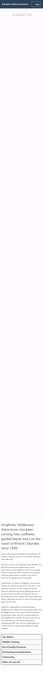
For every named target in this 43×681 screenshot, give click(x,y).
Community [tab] (8, 657)
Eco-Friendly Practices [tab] (14, 647)
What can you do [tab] (11, 662)
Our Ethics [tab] (8, 637)
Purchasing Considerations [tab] (16, 652)
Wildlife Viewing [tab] (10, 642)
